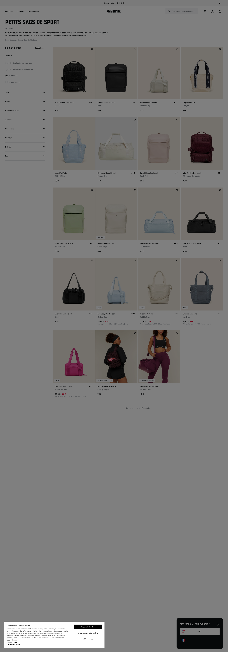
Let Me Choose (88, 639)
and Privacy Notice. (14, 645)
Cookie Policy (12, 642)
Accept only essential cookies (88, 633)
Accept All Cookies (87, 627)
